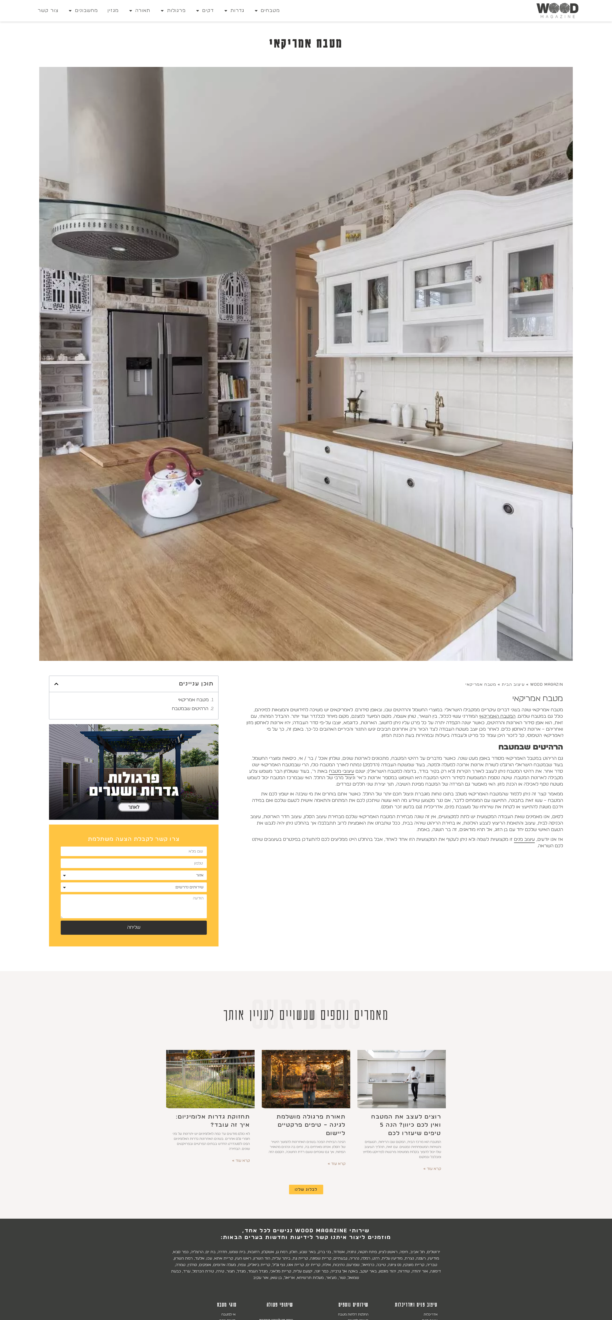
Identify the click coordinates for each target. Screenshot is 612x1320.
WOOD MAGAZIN (546, 684)
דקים (208, 10)
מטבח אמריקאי (193, 700)
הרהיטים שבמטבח (190, 708)
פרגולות (176, 10)
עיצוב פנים (524, 839)
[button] (56, 684)
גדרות (237, 10)
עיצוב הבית (513, 684)
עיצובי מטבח (341, 771)
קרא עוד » (432, 1169)
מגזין (113, 10)
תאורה (143, 10)
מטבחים (270, 10)
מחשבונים (86, 10)
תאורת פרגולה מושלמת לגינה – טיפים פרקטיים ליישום (311, 1125)
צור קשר (48, 10)
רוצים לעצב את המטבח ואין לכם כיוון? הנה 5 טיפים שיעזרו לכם (406, 1125)
